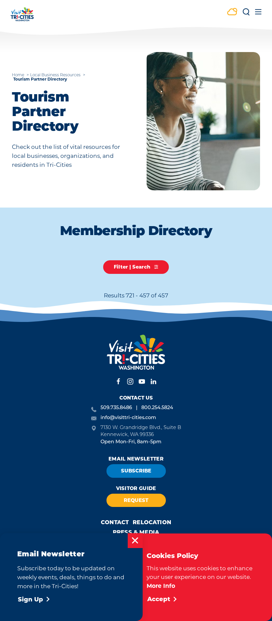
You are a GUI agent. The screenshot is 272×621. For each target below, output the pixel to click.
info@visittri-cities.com (128, 417)
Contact (115, 522)
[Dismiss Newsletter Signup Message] (135, 540)
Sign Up (30, 599)
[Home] (22, 17)
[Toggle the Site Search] (246, 14)
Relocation (152, 522)
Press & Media (136, 532)
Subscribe (136, 471)
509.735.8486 (116, 407)
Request (136, 500)
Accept (158, 599)
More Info (161, 585)
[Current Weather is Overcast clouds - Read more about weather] (232, 12)
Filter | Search (133, 267)
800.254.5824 (157, 407)
